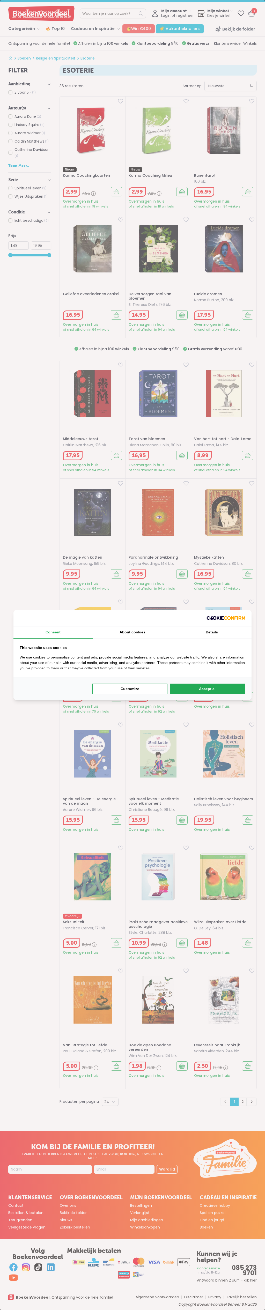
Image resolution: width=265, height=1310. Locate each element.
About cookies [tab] (132, 632)
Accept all (208, 689)
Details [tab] (212, 632)
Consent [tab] (53, 632)
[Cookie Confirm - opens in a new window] (226, 618)
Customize (130, 689)
